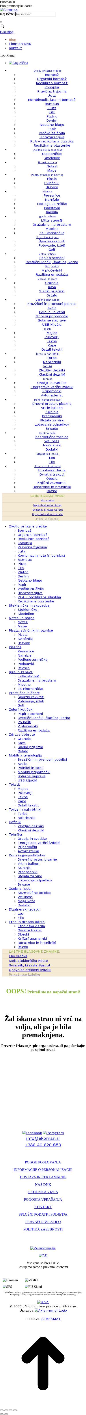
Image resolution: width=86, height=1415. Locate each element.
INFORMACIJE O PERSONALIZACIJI (43, 1170)
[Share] (6, 1410)
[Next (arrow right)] (6, 1414)
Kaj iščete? (7, 14)
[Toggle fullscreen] (10, 1410)
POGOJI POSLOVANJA (43, 1162)
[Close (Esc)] (2, 1410)
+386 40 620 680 (43, 1144)
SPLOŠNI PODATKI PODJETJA (43, 1214)
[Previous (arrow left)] (2, 1414)
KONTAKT (43, 1207)
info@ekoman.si (43, 1138)
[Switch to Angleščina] (18, 63)
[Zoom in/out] (15, 1410)
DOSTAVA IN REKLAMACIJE (43, 1177)
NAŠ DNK (43, 1184)
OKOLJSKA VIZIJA (43, 1192)
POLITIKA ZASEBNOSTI (43, 1229)
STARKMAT (51, 1319)
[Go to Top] (43, 1405)
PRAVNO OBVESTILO (43, 1222)
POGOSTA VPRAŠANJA (43, 1199)
